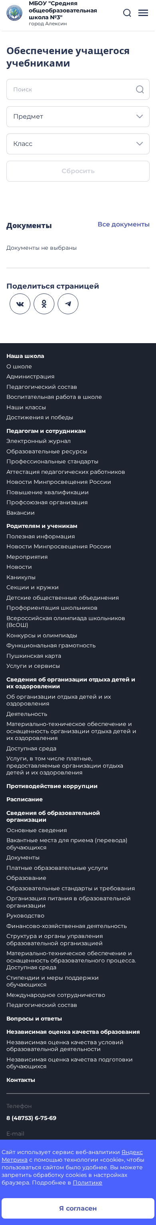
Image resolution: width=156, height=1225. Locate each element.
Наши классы (26, 407)
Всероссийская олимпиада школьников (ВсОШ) (65, 622)
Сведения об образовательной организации (53, 817)
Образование (26, 877)
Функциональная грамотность (51, 645)
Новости (19, 566)
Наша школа (25, 356)
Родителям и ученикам (41, 526)
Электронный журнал (38, 441)
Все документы (124, 224)
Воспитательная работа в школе (54, 396)
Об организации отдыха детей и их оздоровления (58, 700)
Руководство (25, 915)
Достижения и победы (39, 417)
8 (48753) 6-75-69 (31, 1118)
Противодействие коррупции (52, 786)
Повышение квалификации (47, 492)
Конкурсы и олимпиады (41, 635)
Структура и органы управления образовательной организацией (54, 939)
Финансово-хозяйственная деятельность (66, 926)
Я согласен (78, 1208)
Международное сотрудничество (55, 995)
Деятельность (26, 714)
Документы (23, 857)
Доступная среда (31, 748)
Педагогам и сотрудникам (46, 431)
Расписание (24, 799)
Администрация (30, 376)
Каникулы (21, 577)
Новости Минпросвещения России (58, 481)
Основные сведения (36, 830)
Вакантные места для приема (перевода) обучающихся (67, 844)
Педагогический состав (41, 386)
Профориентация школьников (52, 607)
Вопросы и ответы (34, 1018)
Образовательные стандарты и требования (70, 888)
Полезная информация (40, 536)
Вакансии (20, 512)
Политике (87, 1182)
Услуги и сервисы (33, 665)
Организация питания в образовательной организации (68, 902)
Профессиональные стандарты (52, 461)
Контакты (20, 1080)
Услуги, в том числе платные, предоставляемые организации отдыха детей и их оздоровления (64, 765)
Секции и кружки (32, 587)
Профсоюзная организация (47, 502)
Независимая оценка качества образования (73, 1032)
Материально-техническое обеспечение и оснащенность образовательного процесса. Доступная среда (71, 960)
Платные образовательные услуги (57, 867)
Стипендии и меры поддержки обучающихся (52, 981)
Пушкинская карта (33, 655)
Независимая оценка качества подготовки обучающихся (69, 1063)
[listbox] (78, 116)
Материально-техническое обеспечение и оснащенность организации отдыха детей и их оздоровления (71, 731)
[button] (127, 13)
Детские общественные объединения (62, 597)
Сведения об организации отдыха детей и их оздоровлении (70, 683)
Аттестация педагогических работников (65, 471)
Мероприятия (27, 556)
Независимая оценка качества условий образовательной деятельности (65, 1046)
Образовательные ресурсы (46, 451)
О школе (19, 366)
